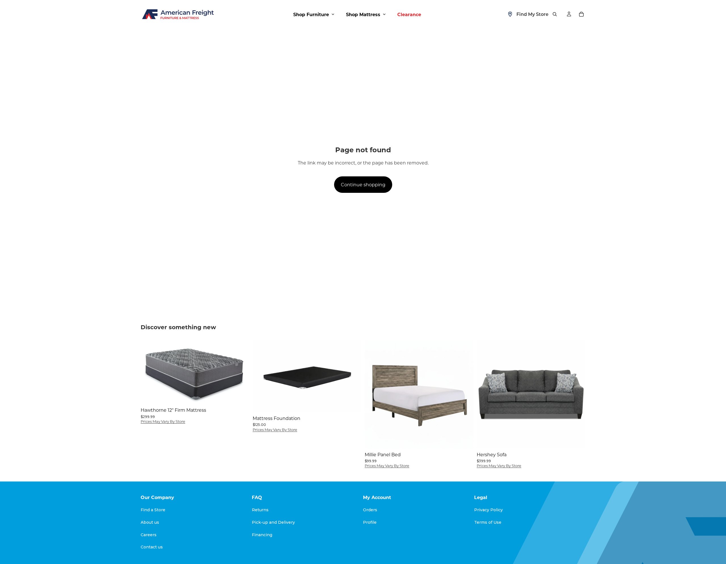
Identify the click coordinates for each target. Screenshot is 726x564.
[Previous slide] (261, 376)
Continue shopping (363, 184)
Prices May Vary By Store (163, 421)
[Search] (554, 14)
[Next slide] (352, 376)
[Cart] (581, 14)
